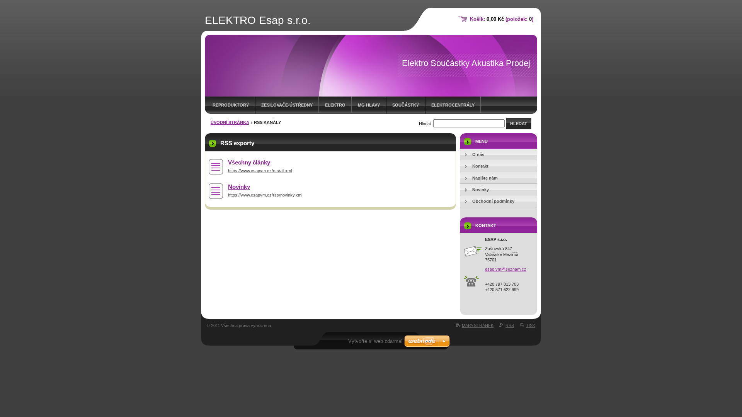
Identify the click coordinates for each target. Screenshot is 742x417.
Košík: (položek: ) (501, 19)
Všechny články (249, 162)
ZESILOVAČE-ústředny (287, 105)
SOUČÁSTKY (405, 105)
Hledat (518, 123)
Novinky (239, 186)
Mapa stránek (478, 325)
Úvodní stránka (230, 122)
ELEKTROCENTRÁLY (453, 105)
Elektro (335, 105)
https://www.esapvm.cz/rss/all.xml (260, 170)
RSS (509, 325)
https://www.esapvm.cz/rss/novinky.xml (265, 195)
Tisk (530, 325)
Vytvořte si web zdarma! (375, 341)
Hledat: (425, 123)
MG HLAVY (369, 105)
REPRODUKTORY (231, 105)
